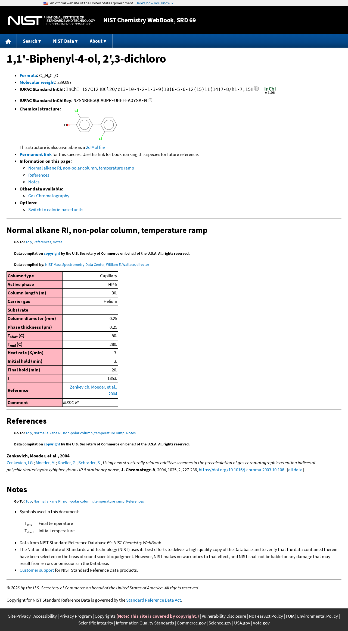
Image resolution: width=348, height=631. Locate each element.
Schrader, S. (89, 463)
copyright (52, 253)
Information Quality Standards (145, 623)
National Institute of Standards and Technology (51, 20)
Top (29, 241)
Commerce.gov (191, 623)
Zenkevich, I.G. (20, 463)
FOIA (290, 616)
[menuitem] (8, 41)
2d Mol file (95, 147)
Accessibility (45, 616)
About (96, 41)
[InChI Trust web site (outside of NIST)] (270, 94)
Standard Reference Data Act (153, 600)
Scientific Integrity (95, 623)
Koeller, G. (67, 463)
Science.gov (220, 623)
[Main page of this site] (8, 41)
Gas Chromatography (48, 196)
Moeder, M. (46, 463)
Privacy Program (76, 616)
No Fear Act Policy (266, 616)
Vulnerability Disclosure (224, 616)
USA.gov (242, 623)
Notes (33, 182)
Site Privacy (19, 616)
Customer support (37, 570)
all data (295, 470)
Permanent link (36, 154)
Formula (28, 75)
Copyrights (105, 616)
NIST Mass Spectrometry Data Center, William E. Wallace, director (97, 264)
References (38, 175)
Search (30, 41)
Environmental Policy (317, 616)
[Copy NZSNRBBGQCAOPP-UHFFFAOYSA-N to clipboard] (150, 101)
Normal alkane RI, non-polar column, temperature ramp (81, 168)
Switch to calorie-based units (55, 210)
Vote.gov (261, 623)
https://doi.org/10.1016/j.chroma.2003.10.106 (241, 470)
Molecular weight (37, 82)
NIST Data (63, 41)
